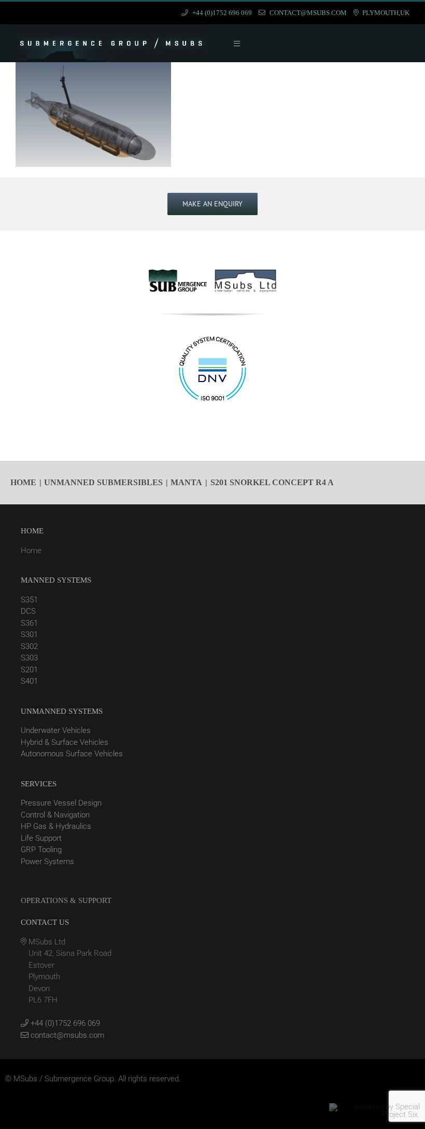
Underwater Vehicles (56, 730)
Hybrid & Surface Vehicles (64, 742)
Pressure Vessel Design (61, 803)
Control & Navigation (55, 815)
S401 (29, 681)
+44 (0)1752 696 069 (64, 1023)
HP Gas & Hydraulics (56, 826)
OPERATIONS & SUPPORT (66, 900)
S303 (29, 657)
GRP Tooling (41, 849)
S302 (29, 646)
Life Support (41, 838)
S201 (29, 669)
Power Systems (47, 861)
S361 (29, 623)
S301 (29, 634)
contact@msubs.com (66, 1035)
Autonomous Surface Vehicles (72, 753)
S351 (29, 599)
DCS (28, 611)
